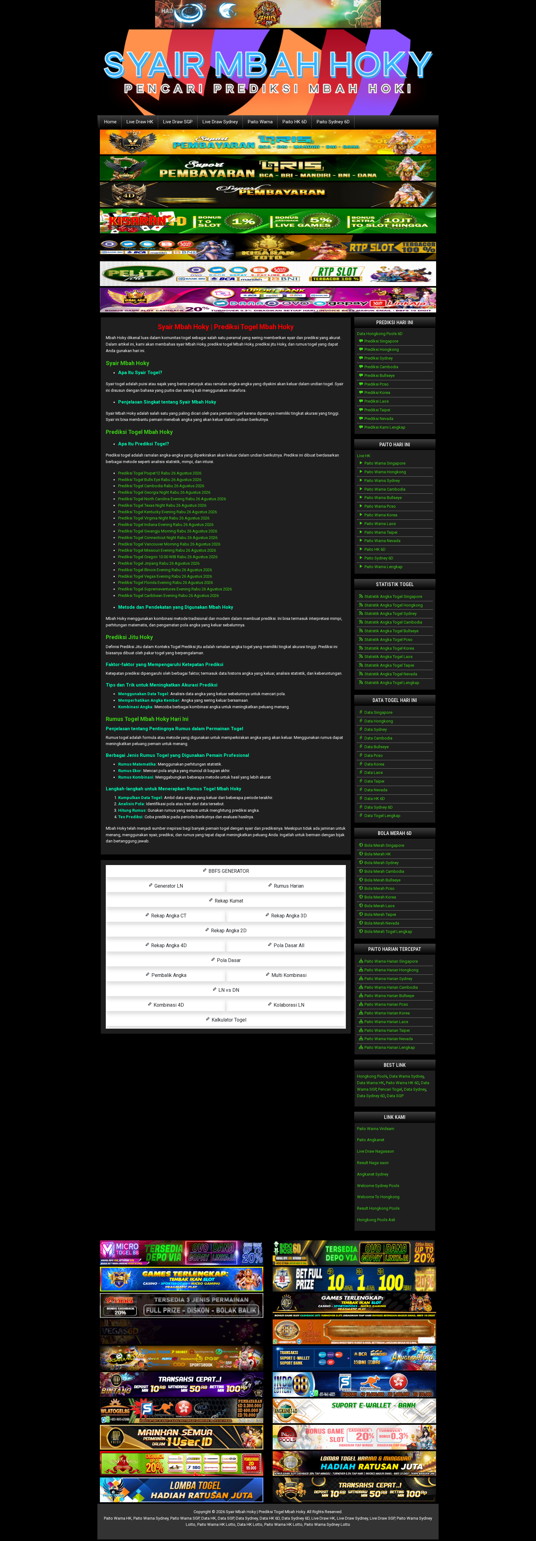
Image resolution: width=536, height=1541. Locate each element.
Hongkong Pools (372, 1076)
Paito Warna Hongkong (385, 472)
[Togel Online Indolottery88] (354, 1385)
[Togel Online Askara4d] (181, 1358)
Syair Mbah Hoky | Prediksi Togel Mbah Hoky (226, 327)
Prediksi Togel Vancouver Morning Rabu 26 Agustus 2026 (169, 544)
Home (110, 122)
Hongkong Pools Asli (376, 1219)
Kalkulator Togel (228, 1020)
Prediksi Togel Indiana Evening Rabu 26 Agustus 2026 (165, 524)
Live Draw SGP (178, 122)
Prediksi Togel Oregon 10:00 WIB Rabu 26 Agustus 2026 (167, 556)
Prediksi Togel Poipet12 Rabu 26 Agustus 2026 (159, 473)
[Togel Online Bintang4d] (181, 1385)
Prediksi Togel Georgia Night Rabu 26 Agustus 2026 (164, 492)
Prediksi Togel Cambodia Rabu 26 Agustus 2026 (161, 485)
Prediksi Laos (376, 401)
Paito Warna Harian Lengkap (389, 1047)
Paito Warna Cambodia (384, 489)
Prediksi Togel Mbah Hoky (139, 432)
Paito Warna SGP (184, 1518)
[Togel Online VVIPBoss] (268, 142)
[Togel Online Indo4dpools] (181, 1490)
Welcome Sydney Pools (378, 1185)
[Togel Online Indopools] (354, 1437)
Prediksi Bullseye (379, 375)
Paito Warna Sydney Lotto (327, 1524)
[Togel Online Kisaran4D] (268, 221)
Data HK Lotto (249, 1524)
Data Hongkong (378, 721)
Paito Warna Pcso (380, 506)
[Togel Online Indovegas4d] (354, 1490)
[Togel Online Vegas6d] (181, 1332)
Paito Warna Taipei (380, 532)
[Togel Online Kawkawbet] (181, 1306)
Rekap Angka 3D (288, 916)
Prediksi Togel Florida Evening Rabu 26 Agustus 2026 (165, 582)
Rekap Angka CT (168, 916)
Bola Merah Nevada (381, 923)
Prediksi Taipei (377, 410)
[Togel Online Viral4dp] (268, 300)
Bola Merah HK (377, 854)
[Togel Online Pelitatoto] (268, 274)
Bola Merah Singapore (384, 845)
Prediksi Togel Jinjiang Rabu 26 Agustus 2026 (158, 563)
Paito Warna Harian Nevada (388, 1038)
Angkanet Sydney (372, 1174)
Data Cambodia (378, 738)
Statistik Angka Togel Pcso (388, 639)
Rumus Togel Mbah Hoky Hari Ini (147, 719)
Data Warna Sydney (406, 1076)
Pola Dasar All (288, 945)
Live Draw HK (140, 122)
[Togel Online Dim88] (268, 168)
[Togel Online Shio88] (354, 1464)
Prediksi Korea (377, 392)
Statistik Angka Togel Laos (388, 656)
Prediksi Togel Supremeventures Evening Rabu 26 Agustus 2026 (175, 589)
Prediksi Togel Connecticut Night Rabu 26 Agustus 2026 (167, 537)
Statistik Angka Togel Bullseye (391, 631)
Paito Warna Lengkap (383, 566)
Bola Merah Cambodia (384, 871)
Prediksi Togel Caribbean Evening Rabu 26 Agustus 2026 (168, 595)
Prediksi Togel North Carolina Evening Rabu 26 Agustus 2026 (172, 499)
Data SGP (395, 1095)
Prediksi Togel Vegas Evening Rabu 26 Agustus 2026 (165, 576)
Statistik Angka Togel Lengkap (391, 682)
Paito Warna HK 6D (402, 1082)
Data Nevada (375, 790)
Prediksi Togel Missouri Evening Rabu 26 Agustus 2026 (167, 550)
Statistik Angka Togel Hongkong (393, 605)
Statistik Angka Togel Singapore (393, 596)
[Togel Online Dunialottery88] (354, 1332)
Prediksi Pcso (376, 384)
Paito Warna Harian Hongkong (391, 970)
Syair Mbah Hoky (127, 363)
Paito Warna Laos (380, 523)
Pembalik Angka (168, 975)
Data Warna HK (370, 1082)
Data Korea (374, 764)
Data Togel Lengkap (382, 815)
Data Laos (373, 772)
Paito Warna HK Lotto (216, 1524)
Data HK (208, 1518)
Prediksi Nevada (378, 418)
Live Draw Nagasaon (375, 1151)
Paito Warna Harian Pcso (386, 1004)
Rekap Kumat (228, 901)
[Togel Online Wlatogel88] (181, 1411)
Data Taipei (374, 781)
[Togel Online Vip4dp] (354, 1306)
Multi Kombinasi (288, 975)
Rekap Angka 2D (228, 931)
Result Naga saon (373, 1162)
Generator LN (168, 886)
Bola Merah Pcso (379, 888)
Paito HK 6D (295, 122)
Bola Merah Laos (379, 905)
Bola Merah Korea (380, 897)
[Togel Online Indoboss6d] (354, 1253)
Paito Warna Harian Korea (387, 1013)
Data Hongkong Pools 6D (380, 333)
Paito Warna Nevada (382, 540)
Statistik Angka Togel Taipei (389, 665)
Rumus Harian (288, 886)
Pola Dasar (228, 960)
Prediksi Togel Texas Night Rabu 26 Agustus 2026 (162, 505)
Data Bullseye (376, 746)
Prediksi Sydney (378, 358)
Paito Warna (260, 122)
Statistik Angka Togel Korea (389, 648)
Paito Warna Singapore (384, 463)
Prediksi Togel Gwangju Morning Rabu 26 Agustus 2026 (167, 531)
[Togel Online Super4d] (268, 194)
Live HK (363, 455)
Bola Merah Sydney (381, 862)
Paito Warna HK (118, 1518)
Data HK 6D (374, 798)
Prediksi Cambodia (381, 366)
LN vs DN (228, 990)
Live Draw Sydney (220, 122)
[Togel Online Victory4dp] (181, 1279)
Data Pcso (373, 755)
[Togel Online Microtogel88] (181, 1253)
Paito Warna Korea (380, 515)
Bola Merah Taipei (380, 914)
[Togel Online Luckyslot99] (354, 1279)
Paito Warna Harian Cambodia (391, 987)
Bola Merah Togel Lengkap (388, 931)
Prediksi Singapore (381, 341)
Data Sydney (375, 729)
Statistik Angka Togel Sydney (390, 613)
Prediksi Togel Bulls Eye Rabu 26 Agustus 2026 (159, 479)
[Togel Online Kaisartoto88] (181, 1464)
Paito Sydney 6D (333, 122)
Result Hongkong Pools (378, 1208)
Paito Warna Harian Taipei (387, 1030)
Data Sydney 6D (378, 807)
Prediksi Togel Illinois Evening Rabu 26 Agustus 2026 (165, 569)
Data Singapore (378, 712)
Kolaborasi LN (288, 1005)
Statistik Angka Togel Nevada (390, 674)
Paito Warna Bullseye (383, 497)
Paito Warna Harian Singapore (391, 961)
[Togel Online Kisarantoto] (268, 247)
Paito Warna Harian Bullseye (389, 995)
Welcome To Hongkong (378, 1196)
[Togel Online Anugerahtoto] (354, 1358)
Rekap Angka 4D (168, 945)
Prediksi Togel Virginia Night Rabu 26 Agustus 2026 (163, 518)
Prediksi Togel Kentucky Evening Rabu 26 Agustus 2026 (167, 512)
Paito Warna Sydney (382, 480)
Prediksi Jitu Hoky (129, 637)
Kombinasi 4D (168, 1005)
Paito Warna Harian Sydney (388, 978)
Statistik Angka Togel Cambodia (393, 622)
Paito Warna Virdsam (375, 1128)
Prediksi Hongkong (381, 349)
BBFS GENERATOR (228, 871)
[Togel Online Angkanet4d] (354, 1411)
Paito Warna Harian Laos (386, 1021)
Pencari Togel (390, 1089)
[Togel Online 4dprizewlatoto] (181, 1437)
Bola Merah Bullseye (382, 880)
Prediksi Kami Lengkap (384, 427)
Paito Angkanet (370, 1139)
